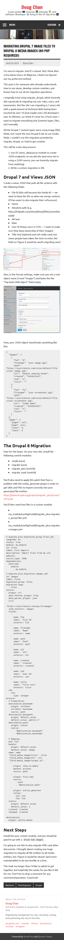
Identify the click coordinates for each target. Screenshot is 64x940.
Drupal (39, 885)
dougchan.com (12, 923)
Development (24, 885)
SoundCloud (45, 923)
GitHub (34, 923)
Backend (10, 885)
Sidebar (51, 24)
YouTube (10, 926)
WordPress (29, 936)
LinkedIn (25, 923)
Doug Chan (32, 7)
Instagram (20, 926)
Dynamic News (45, 936)
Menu (12, 24)
